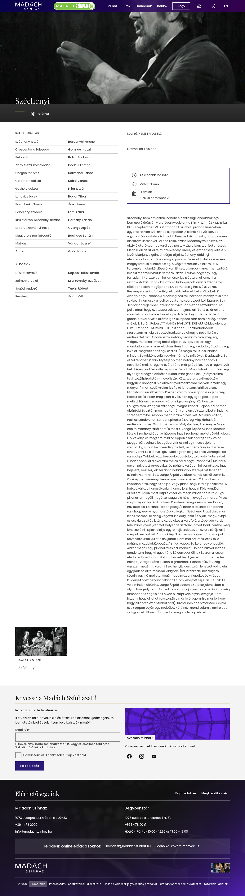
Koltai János (78, 181)
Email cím (22, 730)
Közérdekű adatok (216, 884)
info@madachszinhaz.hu (33, 831)
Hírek (126, 6)
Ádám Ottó (77, 296)
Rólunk (162, 6)
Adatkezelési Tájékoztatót (65, 755)
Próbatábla (38, 884)
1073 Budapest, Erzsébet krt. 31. (148, 818)
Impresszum (57, 884)
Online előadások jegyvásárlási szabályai (130, 884)
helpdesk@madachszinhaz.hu (128, 846)
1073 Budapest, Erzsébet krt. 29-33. (41, 818)
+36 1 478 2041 (135, 824)
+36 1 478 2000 (26, 824)
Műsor (112, 6)
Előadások (144, 6)
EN (226, 6)
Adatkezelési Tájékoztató (84, 884)
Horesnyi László (80, 220)
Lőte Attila (76, 212)
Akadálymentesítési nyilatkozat (180, 884)
